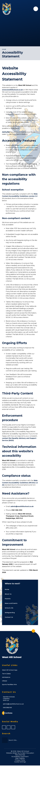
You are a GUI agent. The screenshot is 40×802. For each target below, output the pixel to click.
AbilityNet (6, 132)
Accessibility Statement (20, 756)
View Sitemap (20, 755)
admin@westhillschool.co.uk (22, 506)
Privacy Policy (20, 760)
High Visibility (20, 758)
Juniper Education (27, 753)
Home (4, 49)
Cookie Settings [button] (20, 762)
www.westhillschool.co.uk (12, 90)
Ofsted (4, 681)
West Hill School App (9, 670)
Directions (7, 713)
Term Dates (6, 673)
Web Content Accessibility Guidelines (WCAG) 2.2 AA (20, 483)
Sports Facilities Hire (9, 684)
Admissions (6, 677)
